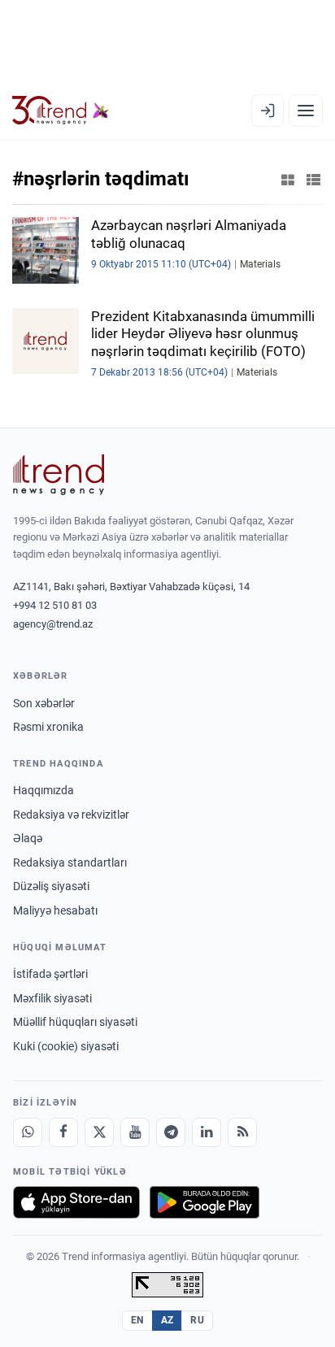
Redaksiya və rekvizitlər (71, 814)
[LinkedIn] (206, 1132)
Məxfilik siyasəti (52, 998)
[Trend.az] (60, 110)
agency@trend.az (53, 624)
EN (137, 1320)
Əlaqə (27, 838)
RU (197, 1320)
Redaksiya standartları (70, 862)
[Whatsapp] (27, 1132)
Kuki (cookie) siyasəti (66, 1046)
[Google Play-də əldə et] (204, 1202)
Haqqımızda (43, 790)
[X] (99, 1132)
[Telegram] (170, 1132)
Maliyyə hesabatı (55, 910)
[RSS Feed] (242, 1132)
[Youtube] (135, 1132)
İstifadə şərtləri (50, 973)
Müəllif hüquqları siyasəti (75, 1021)
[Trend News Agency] (58, 474)
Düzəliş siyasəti (51, 886)
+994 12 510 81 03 (55, 605)
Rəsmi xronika (48, 726)
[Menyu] (306, 110)
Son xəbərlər (44, 703)
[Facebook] (63, 1132)
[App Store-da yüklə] (76, 1202)
